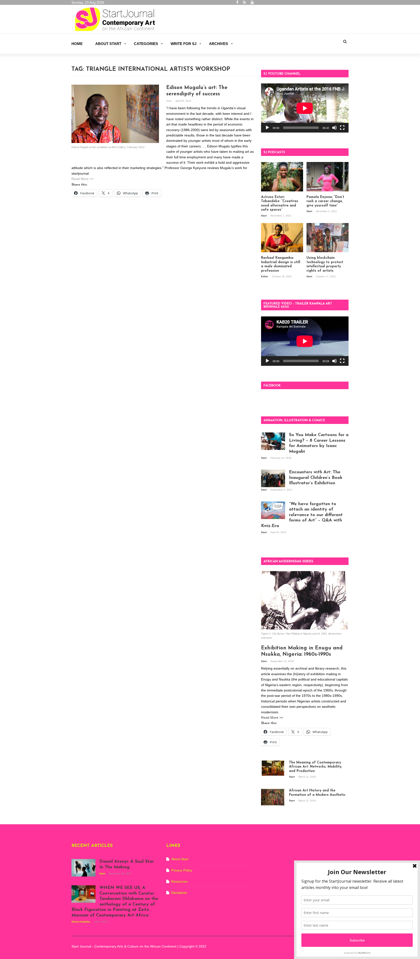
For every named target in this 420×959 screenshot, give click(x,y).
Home (77, 44)
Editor (265, 276)
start (169, 100)
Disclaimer (179, 893)
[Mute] (334, 127)
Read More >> (82, 179)
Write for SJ (183, 44)
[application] (305, 108)
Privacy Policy (181, 870)
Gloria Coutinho (81, 921)
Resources (179, 881)
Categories (146, 44)
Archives (218, 44)
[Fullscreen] (342, 127)
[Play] (267, 127)
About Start (108, 44)
